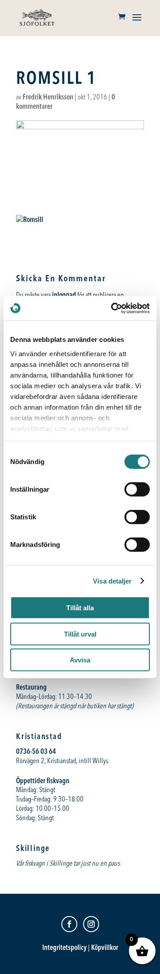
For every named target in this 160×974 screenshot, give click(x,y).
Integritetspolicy (64, 947)
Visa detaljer (112, 580)
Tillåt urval (80, 633)
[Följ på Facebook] (69, 924)
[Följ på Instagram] (91, 924)
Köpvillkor (104, 947)
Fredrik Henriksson (48, 96)
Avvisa (80, 660)
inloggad (64, 294)
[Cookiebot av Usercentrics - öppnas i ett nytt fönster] (113, 308)
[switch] (137, 489)
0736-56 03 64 (36, 751)
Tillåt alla (80, 608)
